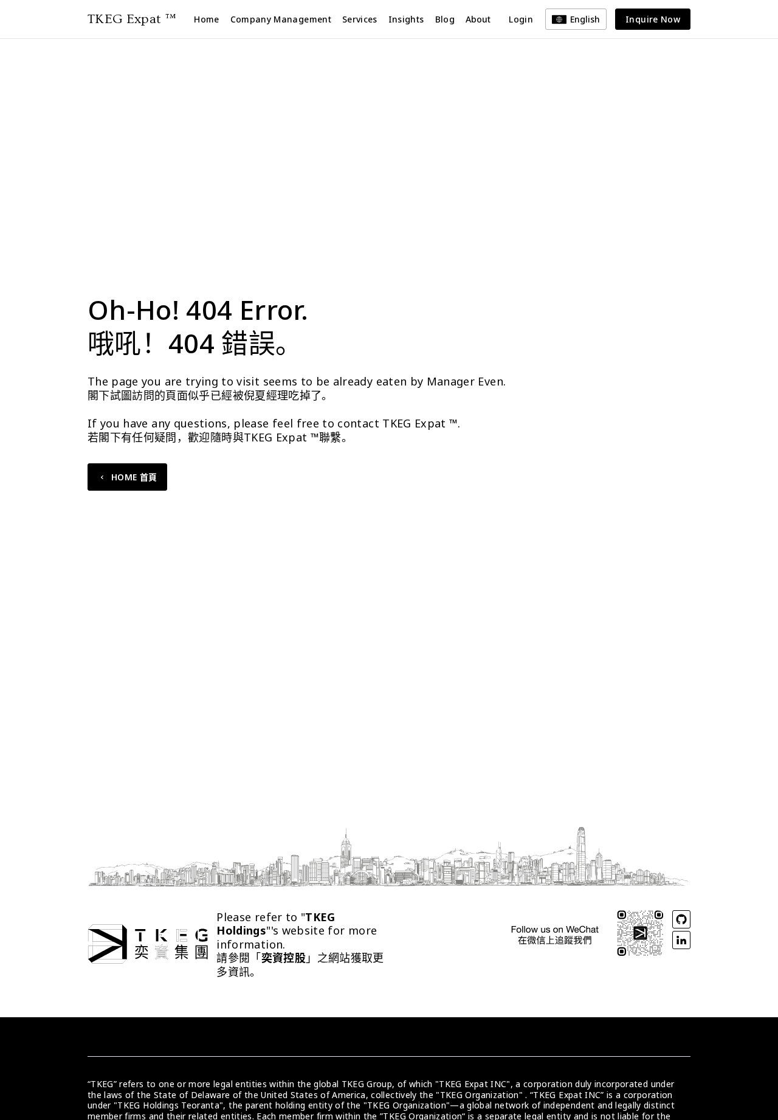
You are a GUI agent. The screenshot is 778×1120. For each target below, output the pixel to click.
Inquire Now (652, 19)
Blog (445, 19)
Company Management (280, 19)
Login (521, 19)
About (478, 19)
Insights (406, 19)
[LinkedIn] (681, 940)
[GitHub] (681, 919)
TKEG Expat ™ (132, 19)
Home (206, 19)
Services (359, 19)
